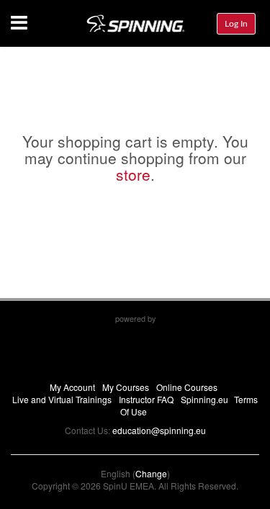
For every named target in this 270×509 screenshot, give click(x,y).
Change (151, 473)
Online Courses (186, 387)
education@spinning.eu (159, 430)
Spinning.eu (204, 399)
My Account (72, 387)
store (133, 174)
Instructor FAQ (146, 399)
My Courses (125, 387)
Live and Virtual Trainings (62, 399)
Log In (236, 23)
